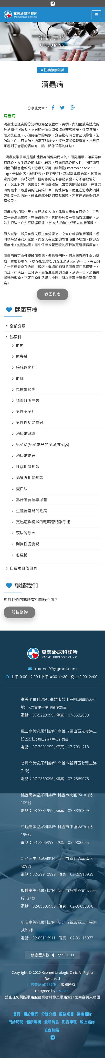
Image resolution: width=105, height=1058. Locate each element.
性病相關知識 (27, 466)
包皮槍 (22, 555)
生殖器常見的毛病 (31, 510)
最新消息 (51, 1022)
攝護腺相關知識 (29, 477)
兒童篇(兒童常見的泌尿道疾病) (42, 444)
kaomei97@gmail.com (55, 668)
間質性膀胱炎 (27, 544)
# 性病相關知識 (52, 70)
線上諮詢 (87, 1022)
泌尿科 (15, 337)
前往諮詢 (19, 612)
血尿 (20, 345)
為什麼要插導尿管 (31, 499)
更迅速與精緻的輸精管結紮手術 (43, 521)
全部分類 (17, 326)
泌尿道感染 (25, 433)
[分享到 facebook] (53, 107)
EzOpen (63, 990)
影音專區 (69, 1022)
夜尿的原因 (25, 532)
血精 (20, 378)
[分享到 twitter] (62, 107)
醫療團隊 (84, 1014)
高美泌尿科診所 (44, 984)
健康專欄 (34, 1022)
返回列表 (52, 294)
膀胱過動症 (25, 367)
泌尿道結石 (25, 455)
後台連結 (51, 1030)
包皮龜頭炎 (25, 389)
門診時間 (16, 1022)
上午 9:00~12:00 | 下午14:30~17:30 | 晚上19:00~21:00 (54, 676)
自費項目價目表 (23, 568)
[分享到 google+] (73, 107)
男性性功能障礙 (29, 422)
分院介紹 (48, 1014)
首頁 (17, 1014)
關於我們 (31, 1014)
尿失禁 (22, 356)
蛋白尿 (22, 488)
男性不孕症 (25, 411)
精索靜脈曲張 (27, 400)
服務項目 (66, 1014)
